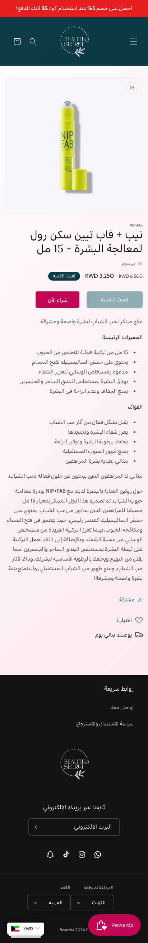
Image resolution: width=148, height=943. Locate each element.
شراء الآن (58, 300)
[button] (134, 41)
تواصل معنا (122, 707)
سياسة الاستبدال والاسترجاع (105, 723)
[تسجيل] (37, 827)
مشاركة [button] (126, 599)
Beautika (67, 929)
